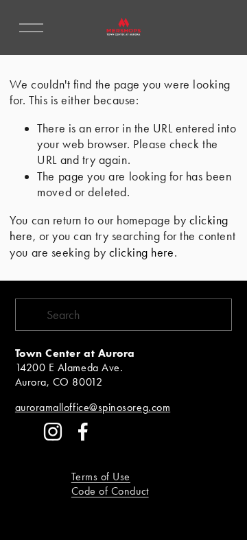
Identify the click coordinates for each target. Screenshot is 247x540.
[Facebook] (83, 431)
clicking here (141, 252)
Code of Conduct (110, 490)
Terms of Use (100, 476)
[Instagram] (52, 431)
